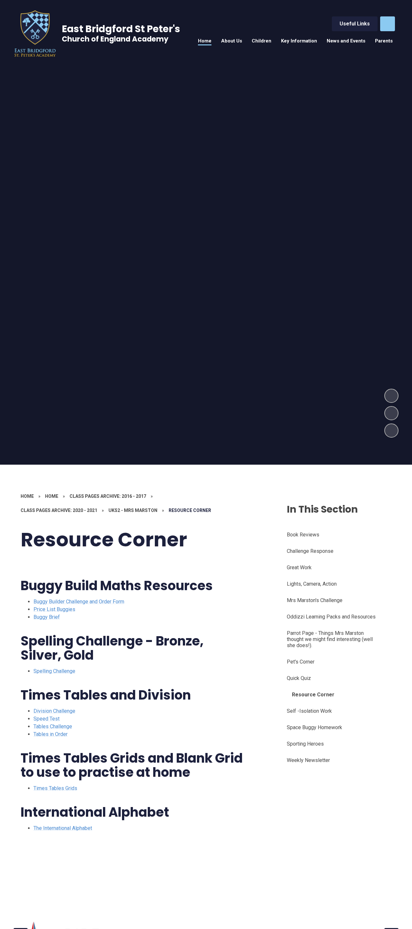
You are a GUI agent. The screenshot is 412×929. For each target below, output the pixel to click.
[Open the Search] (387, 23)
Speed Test (46, 719)
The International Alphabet (62, 828)
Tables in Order (50, 734)
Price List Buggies (54, 609)
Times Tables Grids (55, 788)
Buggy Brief (46, 617)
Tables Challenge (52, 726)
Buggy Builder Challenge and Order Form (78, 602)
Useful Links (355, 24)
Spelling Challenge (54, 671)
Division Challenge (54, 711)
